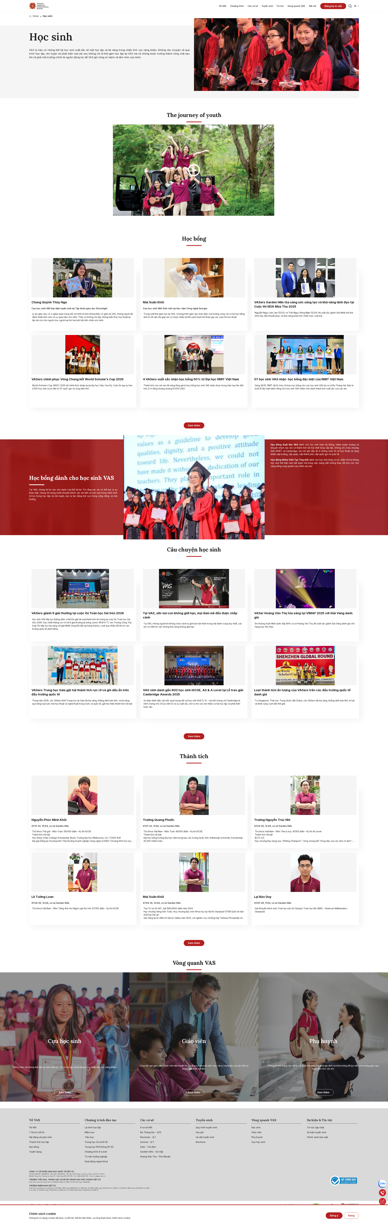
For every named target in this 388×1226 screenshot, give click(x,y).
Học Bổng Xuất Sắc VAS (284, 444)
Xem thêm (194, 425)
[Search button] (350, 6)
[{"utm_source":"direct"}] (39, 6)
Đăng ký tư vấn (333, 6)
